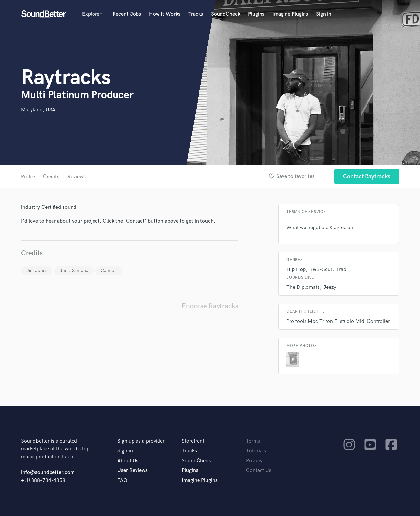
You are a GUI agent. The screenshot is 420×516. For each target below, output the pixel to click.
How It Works (164, 14)
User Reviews (132, 470)
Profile (28, 177)
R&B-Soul (320, 270)
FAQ (122, 480)
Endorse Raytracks (210, 306)
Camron (109, 270)
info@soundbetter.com (47, 472)
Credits (51, 177)
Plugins (256, 14)
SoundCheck (225, 14)
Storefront (193, 441)
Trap (341, 270)
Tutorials (256, 451)
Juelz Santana (74, 270)
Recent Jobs (127, 14)
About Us (127, 461)
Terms (253, 441)
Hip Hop (296, 270)
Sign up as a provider (141, 441)
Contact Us (258, 470)
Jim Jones (36, 270)
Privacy (254, 461)
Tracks (195, 14)
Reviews (76, 177)
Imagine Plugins (290, 14)
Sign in (323, 14)
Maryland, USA (38, 110)
